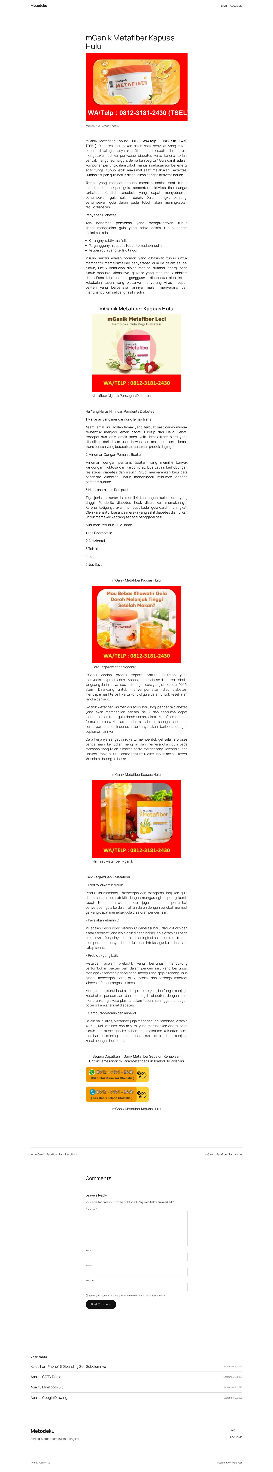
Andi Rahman (102, 125)
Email (89, 1265)
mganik (115, 125)
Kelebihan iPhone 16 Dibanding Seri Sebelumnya (68, 1367)
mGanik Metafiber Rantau (221, 1154)
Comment (91, 1209)
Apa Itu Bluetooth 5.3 (47, 1387)
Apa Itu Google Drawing (49, 1398)
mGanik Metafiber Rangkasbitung (56, 1154)
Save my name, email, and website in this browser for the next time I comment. (127, 1295)
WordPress (237, 1462)
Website (90, 1280)
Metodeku (39, 5)
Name (89, 1250)
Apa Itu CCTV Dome (46, 1377)
